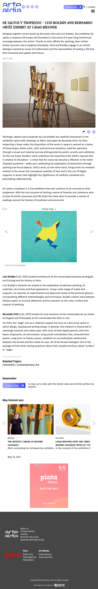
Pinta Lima (28, 554)
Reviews (11, 438)
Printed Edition (27, 531)
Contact (24, 534)
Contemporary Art (28, 364)
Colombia (9, 364)
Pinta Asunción (45, 557)
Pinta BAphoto (29, 557)
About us (24, 528)
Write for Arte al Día (29, 537)
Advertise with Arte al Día (32, 540)
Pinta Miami (28, 560)
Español (91, 7)
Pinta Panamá (45, 554)
